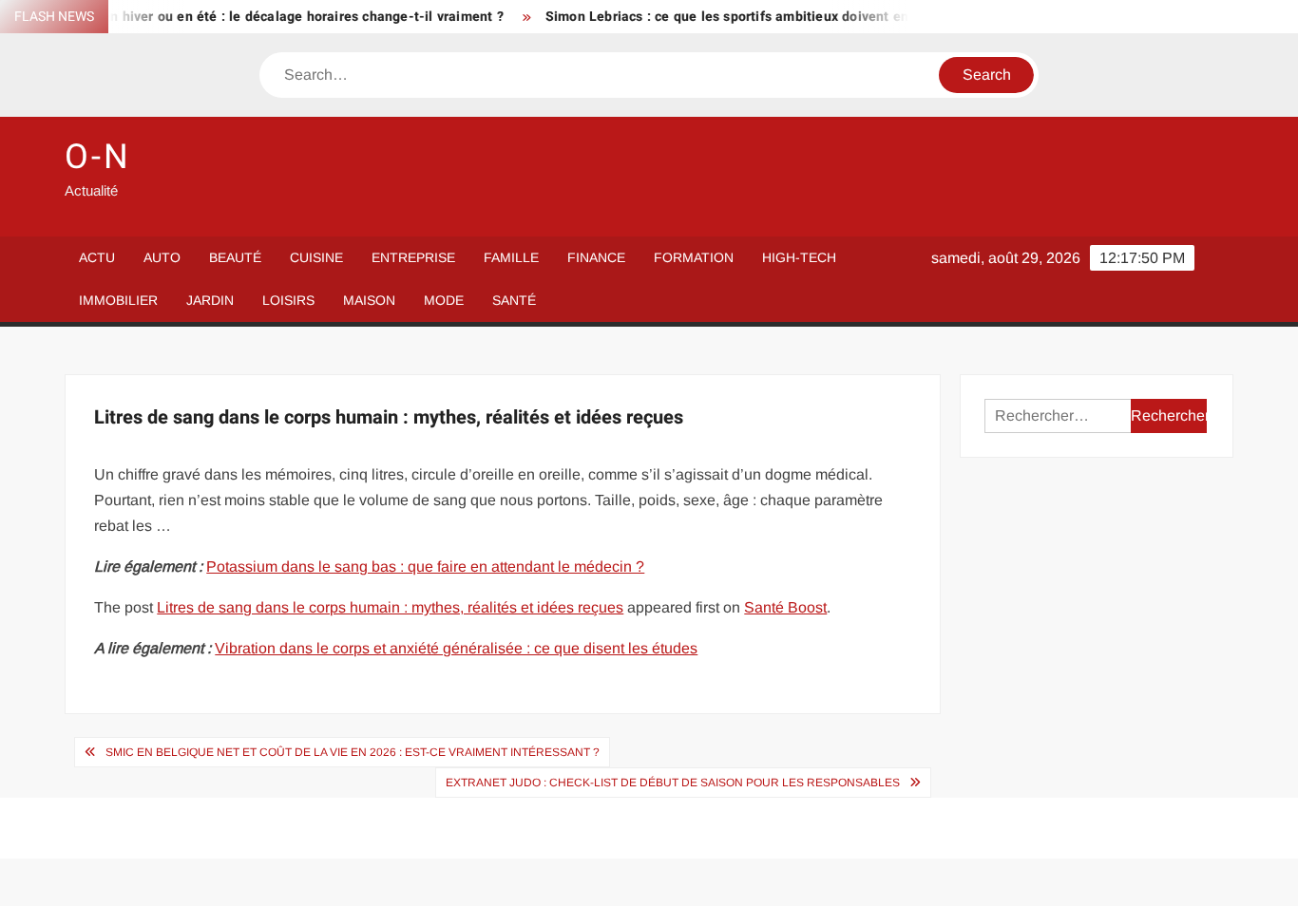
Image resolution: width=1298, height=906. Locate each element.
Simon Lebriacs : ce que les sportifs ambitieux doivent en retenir (737, 17)
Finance (596, 257)
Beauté (235, 257)
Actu (97, 257)
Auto (162, 257)
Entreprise (413, 257)
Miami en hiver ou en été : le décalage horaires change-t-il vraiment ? (268, 17)
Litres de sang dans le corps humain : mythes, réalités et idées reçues (390, 607)
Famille (511, 257)
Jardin (210, 300)
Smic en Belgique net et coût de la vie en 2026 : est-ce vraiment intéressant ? (352, 752)
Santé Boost (785, 607)
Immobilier (118, 300)
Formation (694, 257)
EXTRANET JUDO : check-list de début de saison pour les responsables (673, 782)
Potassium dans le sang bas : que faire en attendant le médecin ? (425, 566)
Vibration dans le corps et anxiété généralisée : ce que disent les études (456, 648)
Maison (369, 300)
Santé (514, 300)
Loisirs (288, 300)
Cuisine (316, 257)
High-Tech (799, 257)
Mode (444, 300)
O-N (98, 157)
